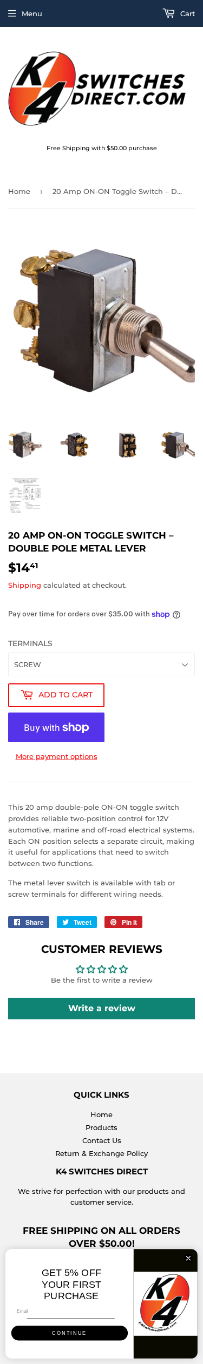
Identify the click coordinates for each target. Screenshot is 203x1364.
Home (19, 191)
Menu (32, 13)
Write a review (101, 1008)
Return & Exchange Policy (101, 1153)
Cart (186, 13)
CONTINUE (69, 1333)
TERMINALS (30, 643)
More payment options (56, 756)
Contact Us (101, 1140)
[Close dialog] (188, 1258)
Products (101, 1127)
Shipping (24, 585)
